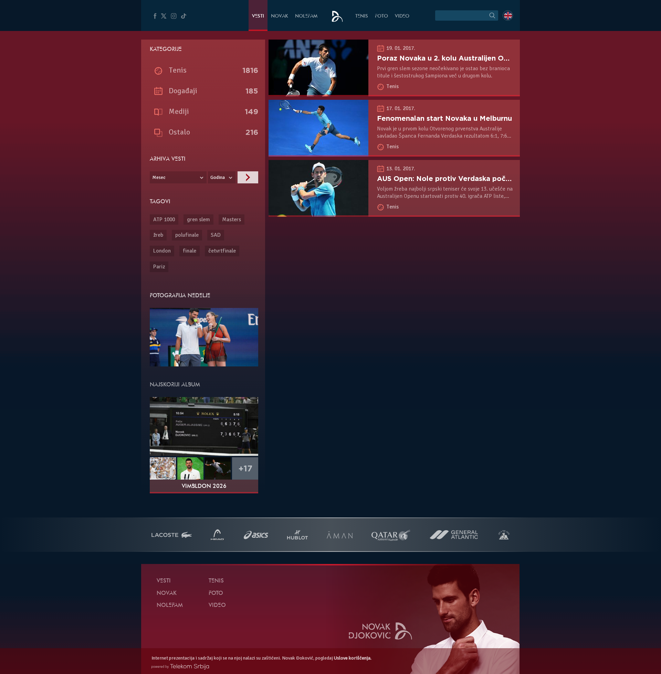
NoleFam (306, 16)
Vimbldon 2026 (204, 486)
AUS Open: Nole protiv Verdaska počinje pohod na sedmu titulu (487, 178)
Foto (381, 16)
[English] (508, 15)
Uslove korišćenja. (352, 658)
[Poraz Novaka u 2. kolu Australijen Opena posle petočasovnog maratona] (318, 92)
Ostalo (179, 132)
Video (402, 16)
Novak (279, 16)
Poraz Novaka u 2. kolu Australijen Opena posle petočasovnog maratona (504, 58)
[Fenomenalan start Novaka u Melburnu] (318, 152)
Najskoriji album (175, 385)
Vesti (258, 16)
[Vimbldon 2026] (204, 426)
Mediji (179, 111)
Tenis (361, 16)
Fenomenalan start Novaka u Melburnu (444, 118)
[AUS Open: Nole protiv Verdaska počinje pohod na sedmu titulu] (318, 213)
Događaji (183, 90)
